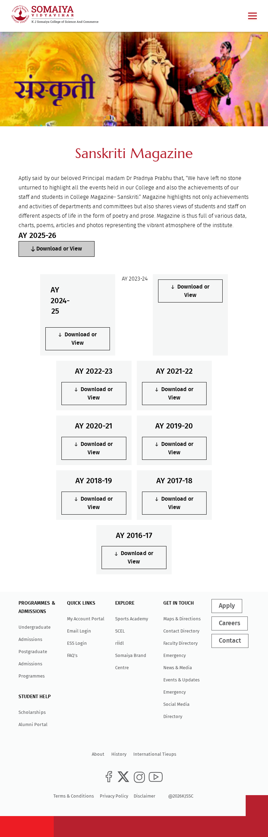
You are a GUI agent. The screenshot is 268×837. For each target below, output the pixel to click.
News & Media (177, 667)
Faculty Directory (180, 643)
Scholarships (31, 712)
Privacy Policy (114, 796)
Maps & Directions (182, 618)
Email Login (79, 631)
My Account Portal (85, 618)
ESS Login (77, 643)
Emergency (174, 655)
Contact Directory (181, 631)
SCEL (120, 631)
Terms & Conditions (73, 796)
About (98, 754)
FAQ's (72, 655)
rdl (119, 643)
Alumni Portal (32, 724)
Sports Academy (131, 618)
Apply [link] (227, 606)
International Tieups (154, 754)
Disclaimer (144, 796)
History (118, 754)
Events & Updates (181, 679)
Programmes (31, 676)
